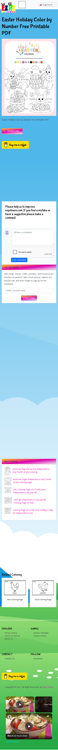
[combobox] (47, 5)
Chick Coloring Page (43, 599)
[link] (9, 717)
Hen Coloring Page (15, 599)
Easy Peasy (48, 687)
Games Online (40, 635)
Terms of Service (12, 635)
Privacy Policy (11, 633)
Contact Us (10, 658)
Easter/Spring (21, 717)
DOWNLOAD (13, 131)
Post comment (19, 260)
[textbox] (47, 5)
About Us (9, 638)
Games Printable (41, 633)
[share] (48, 716)
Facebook (38, 658)
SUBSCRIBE (29, 298)
